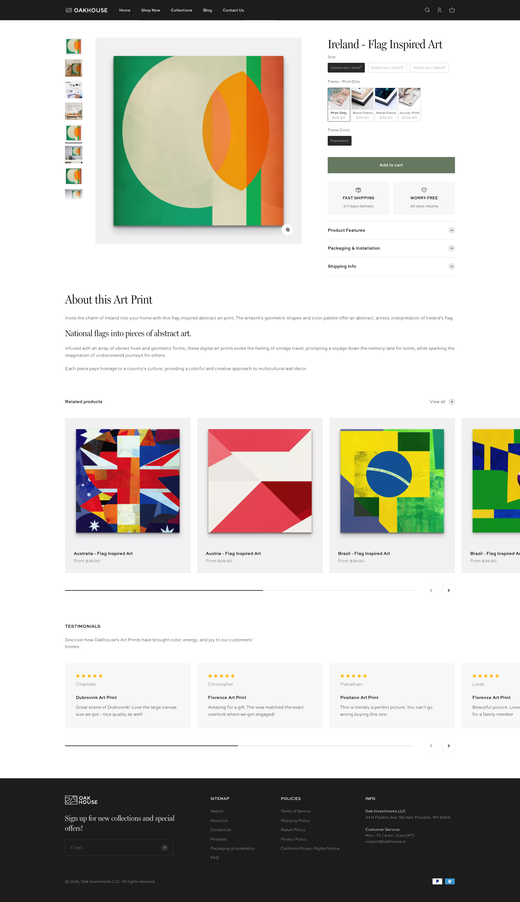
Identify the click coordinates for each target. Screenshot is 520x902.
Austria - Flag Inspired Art (233, 553)
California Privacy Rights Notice (310, 848)
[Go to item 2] (73, 68)
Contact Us (233, 9)
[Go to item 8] (73, 198)
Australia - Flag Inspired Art (103, 553)
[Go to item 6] (73, 155)
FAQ (214, 857)
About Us (219, 820)
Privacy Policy (294, 839)
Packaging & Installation (232, 848)
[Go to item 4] (73, 112)
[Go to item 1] (73, 47)
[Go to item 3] (73, 90)
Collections (181, 9)
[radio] (346, 68)
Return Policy (293, 829)
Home (124, 9)
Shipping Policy (295, 820)
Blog (207, 9)
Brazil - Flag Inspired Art (364, 553)
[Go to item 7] (73, 177)
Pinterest (218, 839)
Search (216, 811)
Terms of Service (296, 811)
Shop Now (150, 9)
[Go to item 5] (73, 133)
